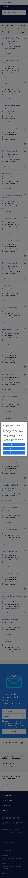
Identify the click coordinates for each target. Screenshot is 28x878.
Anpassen (14, 444)
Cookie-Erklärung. (9, 440)
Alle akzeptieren (14, 453)
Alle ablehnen (14, 448)
